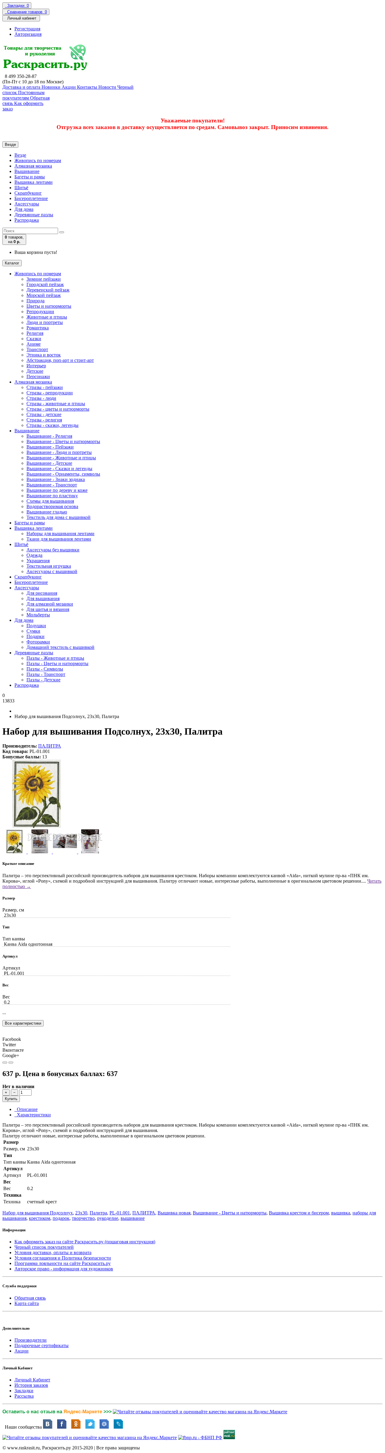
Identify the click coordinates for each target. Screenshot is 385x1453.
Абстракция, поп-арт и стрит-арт (60, 360)
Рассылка (24, 1396)
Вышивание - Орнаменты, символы (63, 474)
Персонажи (38, 376)
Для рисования (41, 593)
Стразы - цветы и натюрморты (57, 409)
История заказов (31, 1385)
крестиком (39, 1218)
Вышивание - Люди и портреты (59, 452)
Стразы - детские (43, 414)
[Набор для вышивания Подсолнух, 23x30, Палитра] (36, 826)
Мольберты (38, 614)
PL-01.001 (119, 1212)
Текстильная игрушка (48, 566)
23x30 (81, 1212)
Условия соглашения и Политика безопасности (62, 1257)
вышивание (133, 1218)
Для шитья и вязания (47, 609)
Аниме (33, 344)
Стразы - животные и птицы (55, 403)
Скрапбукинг (28, 193)
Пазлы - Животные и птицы (55, 658)
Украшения (38, 560)
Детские (34, 371)
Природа (35, 300)
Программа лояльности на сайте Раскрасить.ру (62, 1263)
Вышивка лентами (33, 182)
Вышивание (26, 171)
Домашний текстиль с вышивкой (60, 647)
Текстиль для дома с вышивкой (58, 517)
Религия (34, 333)
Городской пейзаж (45, 284)
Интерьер (36, 365)
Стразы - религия (44, 419)
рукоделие (107, 1218)
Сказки (33, 338)
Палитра (98, 1212)
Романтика (37, 327)
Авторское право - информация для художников (63, 1268)
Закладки (23, 1390)
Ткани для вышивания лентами (58, 538)
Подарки (35, 636)
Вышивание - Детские (49, 463)
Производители (30, 1340)
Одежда (34, 555)
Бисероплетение (31, 198)
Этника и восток (43, 354)
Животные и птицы (46, 316)
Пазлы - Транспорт (45, 674)
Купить (11, 1099)
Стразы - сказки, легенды (52, 425)
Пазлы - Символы (44, 668)
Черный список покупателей (44, 1247)
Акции (21, 1350)
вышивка (340, 1212)
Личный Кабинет (32, 1379)
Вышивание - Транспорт (51, 484)
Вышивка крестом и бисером (299, 1212)
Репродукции (40, 311)
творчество (83, 1218)
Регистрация (27, 28)
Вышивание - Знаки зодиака (55, 479)
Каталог (12, 263)
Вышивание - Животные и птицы (61, 457)
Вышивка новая (174, 1212)
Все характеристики (23, 1023)
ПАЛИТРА (49, 745)
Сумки (33, 631)
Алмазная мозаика (33, 165)
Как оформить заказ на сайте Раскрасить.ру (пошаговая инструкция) (84, 1241)
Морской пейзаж (43, 295)
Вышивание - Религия (49, 436)
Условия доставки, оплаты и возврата (52, 1252)
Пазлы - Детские (43, 679)
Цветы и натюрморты (48, 306)
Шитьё (21, 187)
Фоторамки (38, 641)
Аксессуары (26, 203)
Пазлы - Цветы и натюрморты (57, 663)
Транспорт (37, 349)
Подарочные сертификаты (41, 1345)
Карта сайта (26, 1303)
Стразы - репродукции (49, 392)
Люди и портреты (44, 322)
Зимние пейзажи (43, 279)
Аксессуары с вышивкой (51, 571)
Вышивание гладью (46, 511)
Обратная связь (30, 1297)
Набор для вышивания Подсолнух (37, 1212)
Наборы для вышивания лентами (60, 533)
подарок (61, 1218)
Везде (20, 155)
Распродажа (26, 220)
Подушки (36, 625)
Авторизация (28, 34)
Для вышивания (43, 598)
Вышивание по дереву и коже (57, 490)
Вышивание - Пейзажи (50, 446)
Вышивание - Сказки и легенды (59, 468)
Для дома (23, 209)
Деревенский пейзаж (47, 289)
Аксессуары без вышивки (52, 549)
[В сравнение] (10, 1062)
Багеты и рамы (29, 176)
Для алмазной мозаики (49, 603)
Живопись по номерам (37, 160)
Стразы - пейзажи (44, 387)
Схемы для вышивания (50, 501)
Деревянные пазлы (33, 214)
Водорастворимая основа (52, 506)
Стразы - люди (41, 398)
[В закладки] (4, 1062)
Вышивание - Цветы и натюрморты (63, 441)
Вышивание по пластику (52, 495)
